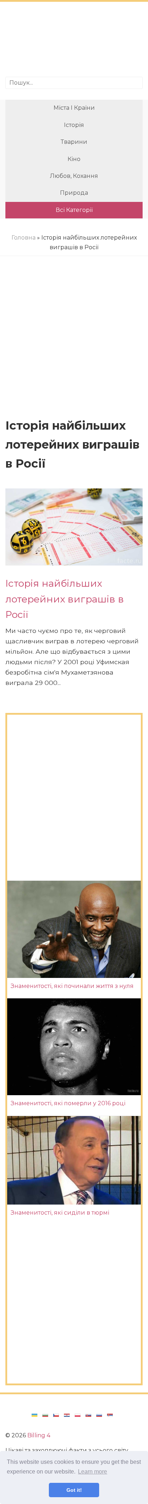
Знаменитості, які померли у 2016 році (68, 1103)
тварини (74, 141)
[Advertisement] (74, 40)
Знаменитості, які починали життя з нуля (72, 986)
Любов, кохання (74, 175)
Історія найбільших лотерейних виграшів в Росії (64, 598)
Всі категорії (74, 210)
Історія (74, 125)
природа (74, 192)
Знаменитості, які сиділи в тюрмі (60, 1212)
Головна (23, 237)
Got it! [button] (74, 1490)
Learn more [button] (92, 1471)
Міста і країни (74, 107)
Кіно (74, 159)
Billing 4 (38, 1435)
